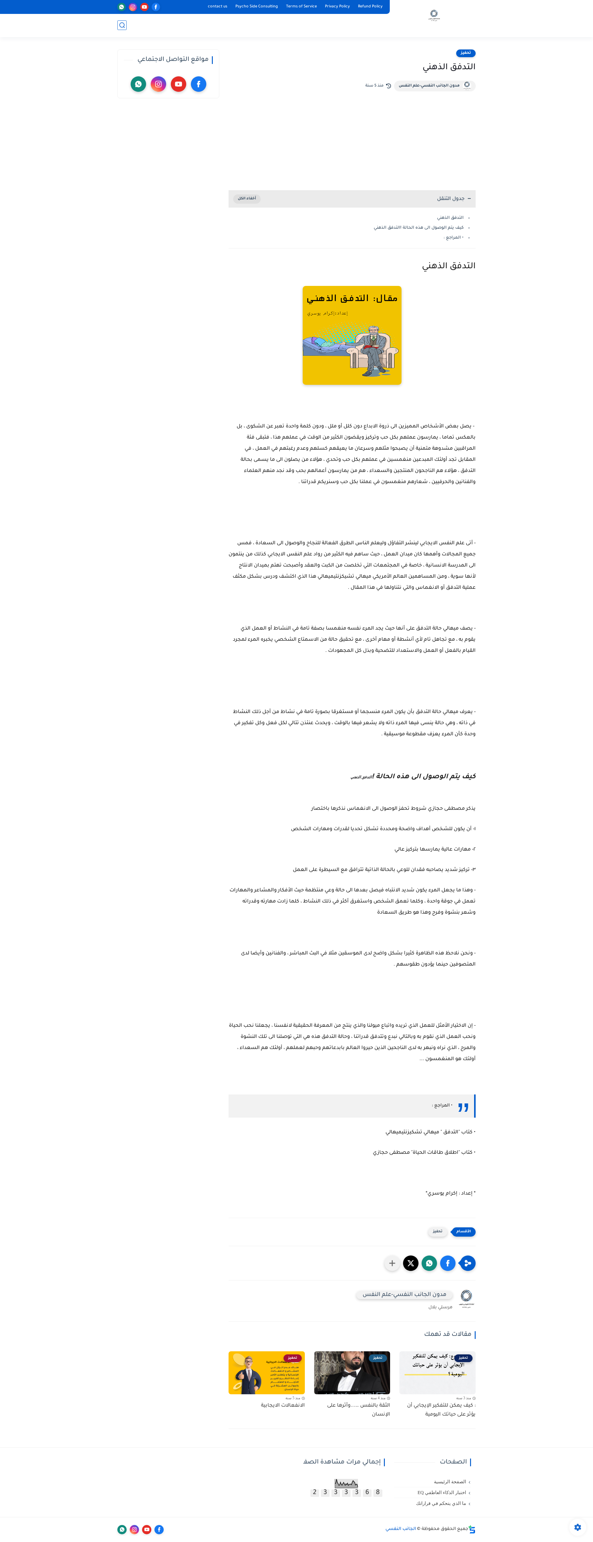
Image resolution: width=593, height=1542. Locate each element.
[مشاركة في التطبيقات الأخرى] (392, 1263)
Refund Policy (370, 7)
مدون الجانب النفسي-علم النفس (429, 86)
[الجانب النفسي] (434, 18)
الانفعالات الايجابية (283, 1405)
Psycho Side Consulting (256, 7)
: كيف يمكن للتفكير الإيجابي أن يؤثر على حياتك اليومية (441, 1410)
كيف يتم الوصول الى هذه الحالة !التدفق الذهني (419, 228)
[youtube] (144, 7)
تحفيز (466, 53)
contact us (217, 7)
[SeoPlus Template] (472, 1529)
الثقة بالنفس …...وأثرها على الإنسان (358, 1410)
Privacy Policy (337, 7)
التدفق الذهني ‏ (450, 218)
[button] (448, 1263)
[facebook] (156, 7)
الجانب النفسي (400, 1529)
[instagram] (133, 7)
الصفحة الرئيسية (450, 1481)
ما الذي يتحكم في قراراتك (441, 1503)
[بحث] (122, 25)
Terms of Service (301, 7)
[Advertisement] (352, 137)
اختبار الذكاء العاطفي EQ (442, 1492)
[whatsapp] (121, 7)
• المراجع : (453, 238)
